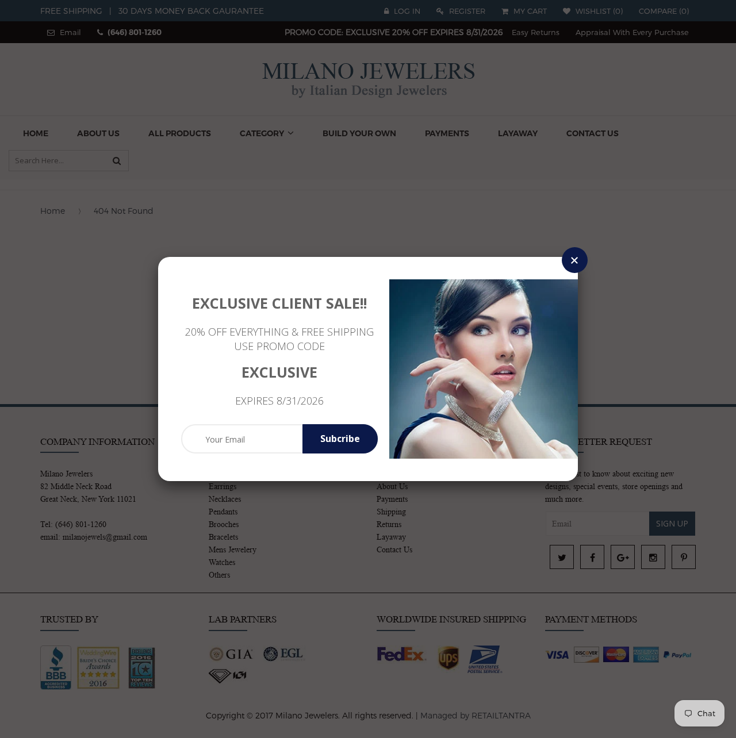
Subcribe (340, 438)
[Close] (575, 260)
